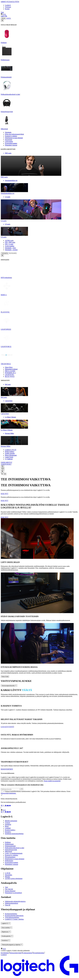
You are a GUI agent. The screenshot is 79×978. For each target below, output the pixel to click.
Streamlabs (8, 875)
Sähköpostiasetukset (11, 903)
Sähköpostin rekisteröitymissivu (15, 901)
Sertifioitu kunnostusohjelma (14, 833)
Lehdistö (8, 828)
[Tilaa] (21, 789)
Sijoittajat (8, 824)
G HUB (7, 873)
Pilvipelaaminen (10, 857)
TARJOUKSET (6, 464)
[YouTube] (8, 806)
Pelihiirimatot (9, 844)
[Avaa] (4, 474)
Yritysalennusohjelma (12, 917)
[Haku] (2, 466)
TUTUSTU (5, 253)
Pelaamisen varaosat (11, 864)
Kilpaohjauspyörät (11, 850)
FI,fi (4, 14)
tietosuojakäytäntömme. (8, 793)
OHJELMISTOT (6, 462)
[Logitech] (4, 16)
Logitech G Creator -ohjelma (14, 919)
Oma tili (7, 905)
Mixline (7, 877)
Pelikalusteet (9, 861)
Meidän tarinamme (11, 821)
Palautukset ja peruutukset (13, 893)
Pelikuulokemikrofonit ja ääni (14, 848)
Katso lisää (5, 676)
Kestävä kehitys (10, 830)
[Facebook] (6, 806)
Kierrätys (8, 832)
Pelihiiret (8, 842)
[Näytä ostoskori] (2, 474)
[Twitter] (4, 806)
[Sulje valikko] (2, 20)
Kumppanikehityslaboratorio (14, 915)
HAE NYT (4, 494)
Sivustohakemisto (38, 953)
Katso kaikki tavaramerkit (52, 781)
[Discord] (10, 806)
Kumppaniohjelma (11, 914)
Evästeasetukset (27, 953)
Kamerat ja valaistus (11, 855)
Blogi (7, 826)
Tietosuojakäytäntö (15, 953)
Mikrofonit (8, 851)
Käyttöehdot (5, 953)
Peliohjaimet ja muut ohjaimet (14, 859)
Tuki (2, 12)
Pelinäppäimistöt (10, 846)
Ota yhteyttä (9, 889)
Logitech (8, 5)
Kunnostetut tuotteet (11, 862)
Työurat (7, 822)
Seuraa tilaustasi (10, 891)
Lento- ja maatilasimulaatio (13, 853)
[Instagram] (2, 806)
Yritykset (8, 7)
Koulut (7, 9)
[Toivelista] (3, 469)
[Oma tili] (2, 471)
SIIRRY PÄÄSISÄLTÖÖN (10, 2)
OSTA (3, 18)
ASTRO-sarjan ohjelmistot (13, 878)
